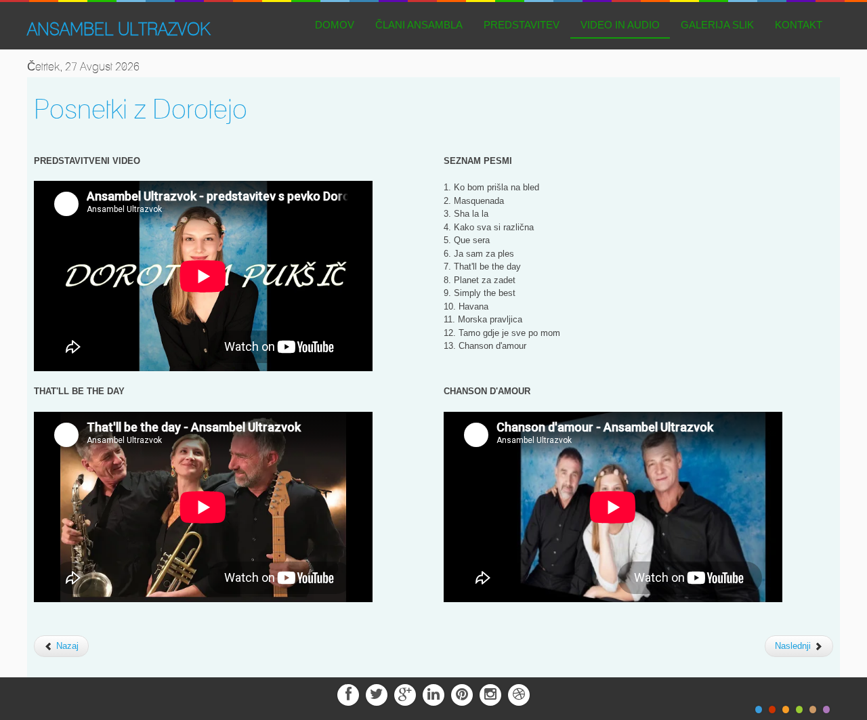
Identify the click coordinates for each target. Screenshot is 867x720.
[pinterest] (462, 694)
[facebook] (348, 694)
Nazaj (66, 646)
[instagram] (490, 694)
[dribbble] (519, 694)
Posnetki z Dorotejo (140, 108)
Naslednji (794, 646)
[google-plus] (405, 694)
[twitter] (376, 694)
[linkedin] (433, 694)
